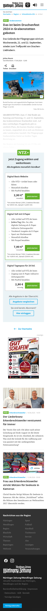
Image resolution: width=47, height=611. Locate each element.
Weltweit (7, 548)
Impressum (33, 588)
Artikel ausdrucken (12, 66)
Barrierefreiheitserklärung (14, 588)
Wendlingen (8, 524)
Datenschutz (10, 592)
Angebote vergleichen (23, 301)
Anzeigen (29, 544)
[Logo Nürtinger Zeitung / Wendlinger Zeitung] (13, 5)
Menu (42, 5)
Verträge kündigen (13, 597)
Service (28, 536)
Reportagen (8, 544)
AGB (19, 592)
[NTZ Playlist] (35, 4)
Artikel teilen (5, 66)
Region (16, 14)
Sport (27, 520)
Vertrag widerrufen (12, 606)
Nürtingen (7, 520)
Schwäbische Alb (28, 14)
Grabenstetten (15, 21)
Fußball (28, 524)
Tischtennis (30, 532)
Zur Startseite (25, 328)
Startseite (7, 14)
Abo (27, 540)
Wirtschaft (7, 536)
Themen (6, 540)
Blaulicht (7, 532)
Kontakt (26, 592)
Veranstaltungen (32, 548)
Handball (29, 528)
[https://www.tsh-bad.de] (23, 357)
